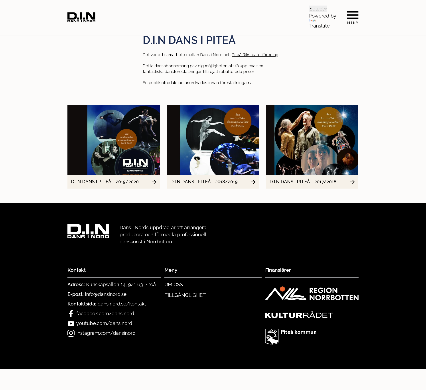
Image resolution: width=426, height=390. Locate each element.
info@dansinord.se (105, 294)
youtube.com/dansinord (104, 323)
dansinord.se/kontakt (122, 304)
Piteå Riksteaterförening (255, 54)
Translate (319, 26)
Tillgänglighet (185, 295)
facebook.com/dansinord (105, 313)
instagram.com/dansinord (106, 333)
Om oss (173, 284)
